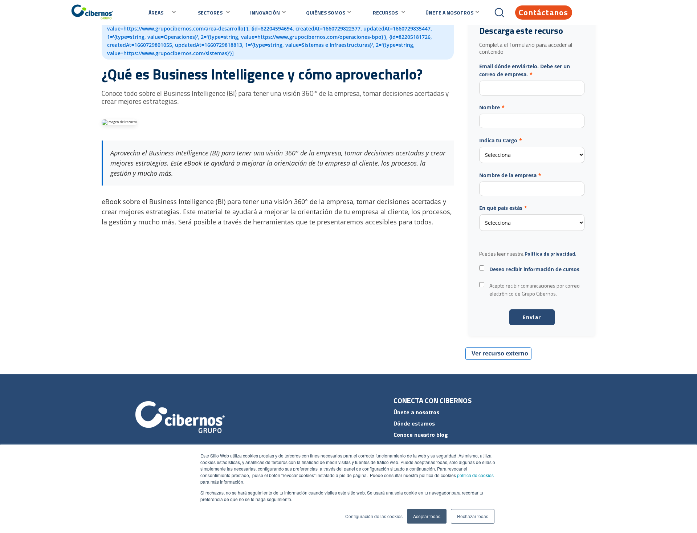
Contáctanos (543, 12)
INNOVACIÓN (265, 12)
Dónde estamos (414, 423)
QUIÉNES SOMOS (325, 12)
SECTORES (210, 12)
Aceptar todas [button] (426, 516)
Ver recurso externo (500, 353)
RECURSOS (385, 12)
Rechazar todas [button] (472, 516)
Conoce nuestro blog (421, 434)
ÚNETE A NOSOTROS (449, 12)
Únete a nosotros (416, 412)
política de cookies (475, 475)
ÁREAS (155, 12)
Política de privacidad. (550, 253)
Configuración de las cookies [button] (374, 516)
